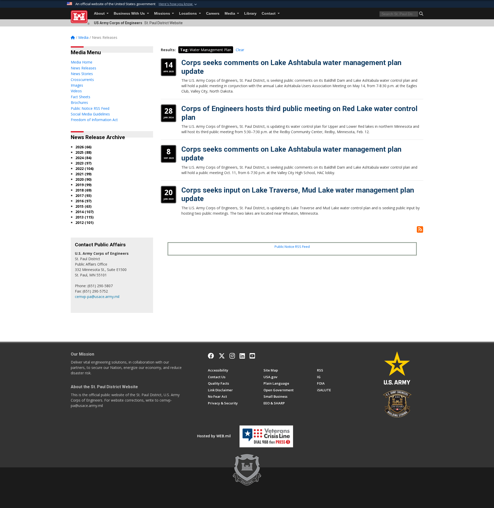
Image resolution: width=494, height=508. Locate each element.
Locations (188, 13)
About (100, 13)
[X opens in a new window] (222, 355)
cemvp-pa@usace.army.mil (97, 296)
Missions (162, 13)
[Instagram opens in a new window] (232, 355)
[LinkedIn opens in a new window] (242, 355)
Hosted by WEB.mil (214, 435)
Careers (212, 13)
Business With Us (130, 13)
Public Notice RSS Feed (292, 246)
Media (230, 13)
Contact (269, 13)
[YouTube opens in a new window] (252, 355)
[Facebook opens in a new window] (211, 355)
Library (250, 13)
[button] (178, 4)
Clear (240, 49)
